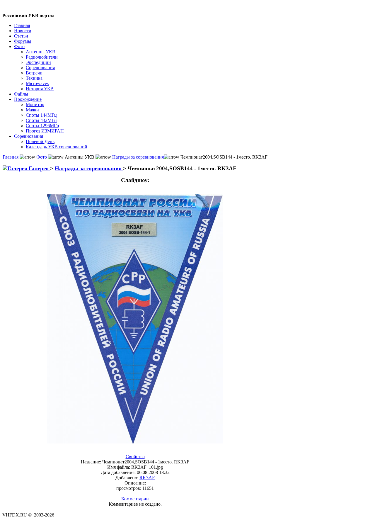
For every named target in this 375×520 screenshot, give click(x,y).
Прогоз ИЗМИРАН (45, 130)
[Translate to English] (21, 10)
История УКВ (40, 88)
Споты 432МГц (41, 120)
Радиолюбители (42, 57)
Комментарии (135, 498)
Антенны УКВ (40, 51)
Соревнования (40, 67)
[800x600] (7, 10)
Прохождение (28, 99)
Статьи (21, 35)
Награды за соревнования (138, 156)
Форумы (22, 41)
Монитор (35, 104)
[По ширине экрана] (3, 10)
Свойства (135, 456)
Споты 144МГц (41, 115)
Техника (34, 78)
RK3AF (147, 477)
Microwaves (37, 83)
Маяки (32, 109)
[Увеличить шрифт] (12, 10)
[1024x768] (5, 10)
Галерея (38, 168)
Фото (19, 46)
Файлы (21, 93)
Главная (22, 25)
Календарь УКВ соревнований (56, 146)
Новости (22, 30)
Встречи (34, 72)
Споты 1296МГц (42, 125)
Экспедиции (38, 62)
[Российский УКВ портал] (3, 4)
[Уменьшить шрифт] (17, 10)
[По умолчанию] (14, 10)
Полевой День (40, 141)
